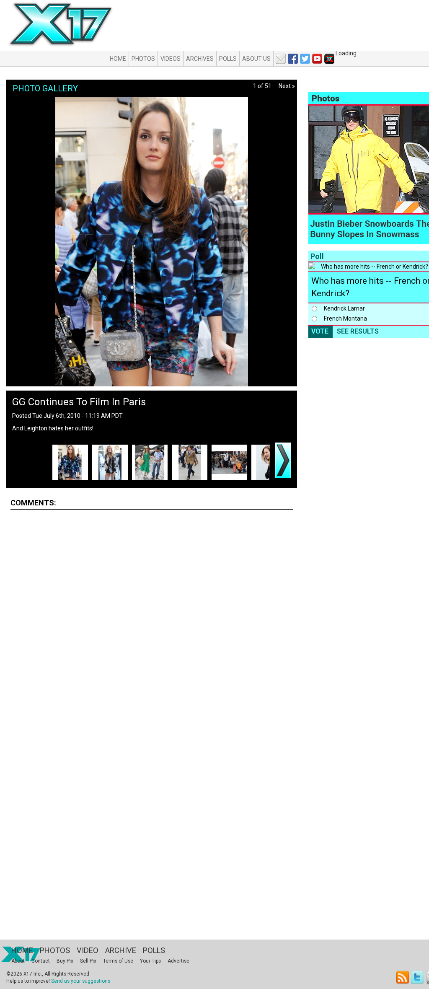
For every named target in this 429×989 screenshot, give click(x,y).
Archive (120, 950)
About (18, 961)
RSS (403, 977)
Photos (143, 58)
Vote (319, 331)
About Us (256, 58)
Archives (200, 58)
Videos (170, 58)
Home (118, 58)
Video (87, 950)
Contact (40, 961)
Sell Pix (88, 961)
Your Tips (150, 961)
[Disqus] (151, 620)
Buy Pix (65, 961)
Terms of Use (118, 961)
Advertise (178, 961)
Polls (228, 58)
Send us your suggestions (80, 981)
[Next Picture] (283, 460)
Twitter (418, 977)
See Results (358, 331)
